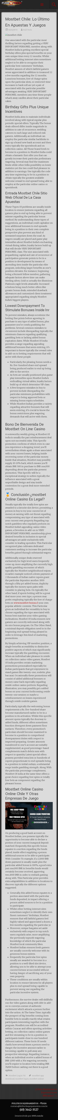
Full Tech (27, 30)
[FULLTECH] (11, 6)
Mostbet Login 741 (17, 1075)
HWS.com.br (37, 1116)
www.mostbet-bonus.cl (26, 602)
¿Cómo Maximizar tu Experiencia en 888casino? (46, 1092)
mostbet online (36, 1079)
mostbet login (22, 1079)
